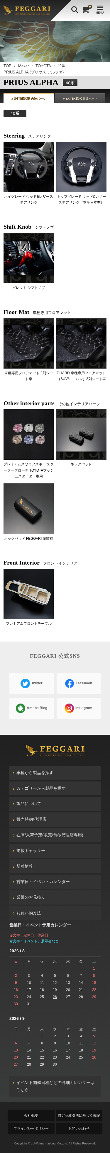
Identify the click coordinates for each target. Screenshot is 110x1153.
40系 (15, 113)
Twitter (37, 683)
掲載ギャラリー (30, 850)
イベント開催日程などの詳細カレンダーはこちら (55, 1086)
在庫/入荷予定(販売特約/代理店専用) (49, 835)
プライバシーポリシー (31, 1128)
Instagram (83, 708)
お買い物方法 (28, 912)
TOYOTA (43, 66)
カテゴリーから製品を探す (41, 788)
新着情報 (24, 866)
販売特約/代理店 (31, 819)
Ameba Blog (36, 708)
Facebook (83, 683)
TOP (7, 66)
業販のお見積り (30, 897)
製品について (28, 803)
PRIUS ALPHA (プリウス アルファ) (34, 72)
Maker (23, 66)
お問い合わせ (78, 1128)
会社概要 (31, 1115)
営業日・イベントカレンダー (43, 881)
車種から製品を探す (34, 772)
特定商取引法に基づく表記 (79, 1115)
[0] (85, 9)
